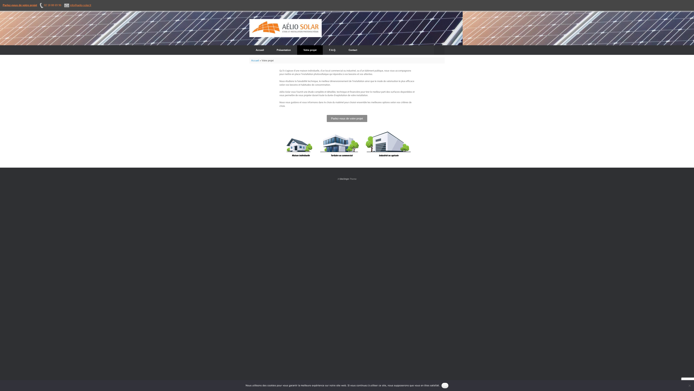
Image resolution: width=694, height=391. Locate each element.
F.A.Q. (332, 50)
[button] (439, 50)
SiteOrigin (344, 179)
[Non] (689, 385)
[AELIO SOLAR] (285, 28)
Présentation (284, 50)
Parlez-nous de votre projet (20, 5)
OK (445, 385)
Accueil (260, 50)
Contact (353, 50)
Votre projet (309, 50)
